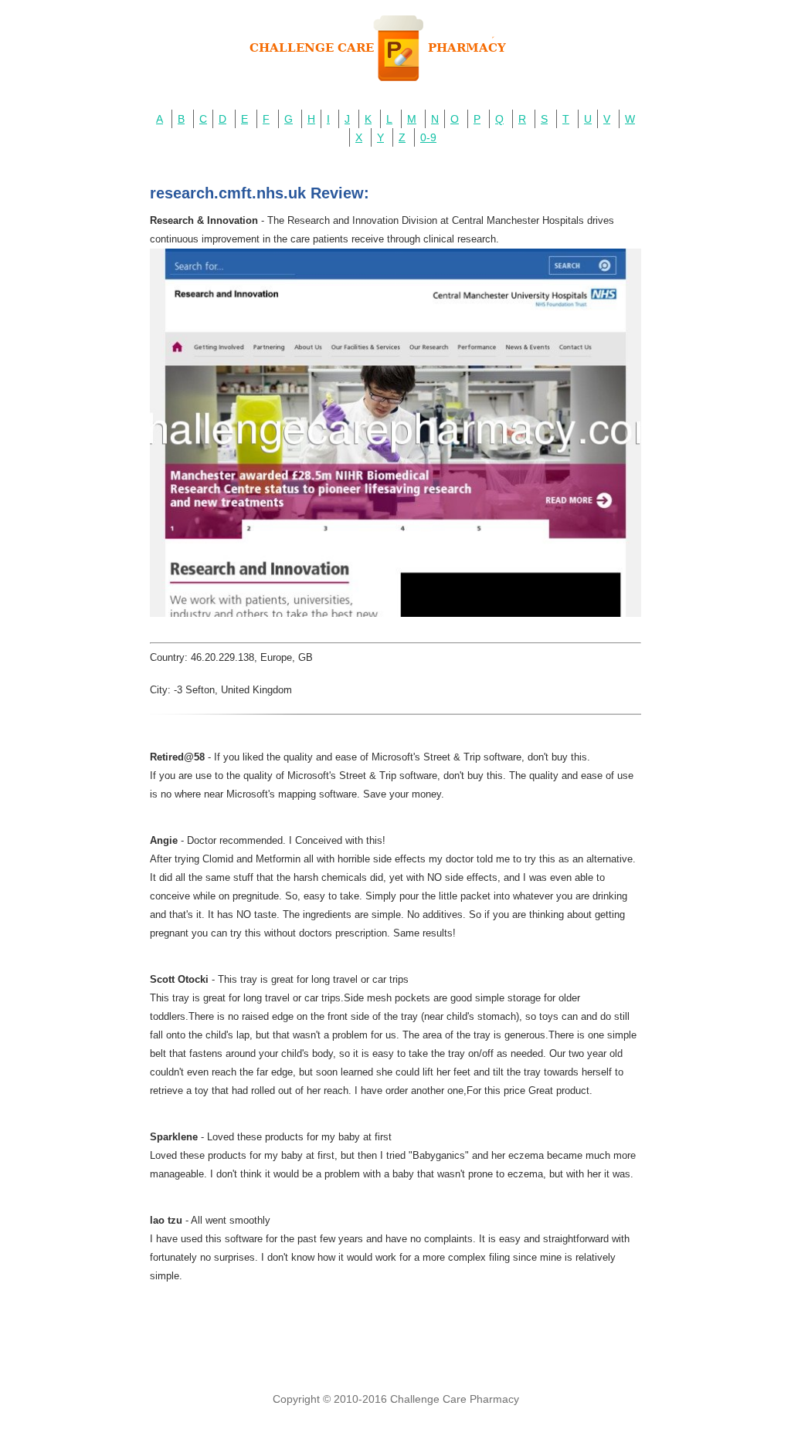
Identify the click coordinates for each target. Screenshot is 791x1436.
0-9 (428, 137)
